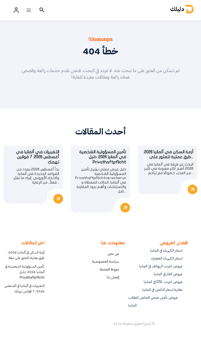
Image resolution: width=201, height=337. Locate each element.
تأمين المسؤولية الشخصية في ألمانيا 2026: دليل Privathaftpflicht (102, 157)
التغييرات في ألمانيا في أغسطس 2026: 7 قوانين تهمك (37, 157)
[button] (42, 10)
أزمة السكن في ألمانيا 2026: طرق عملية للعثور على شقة (26, 255)
